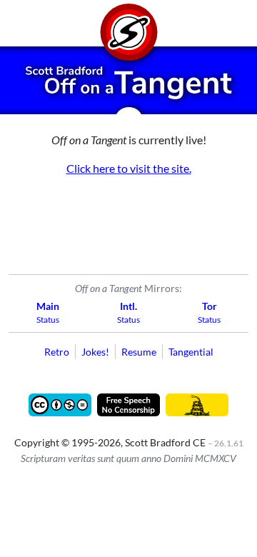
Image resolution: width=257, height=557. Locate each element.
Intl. (128, 306)
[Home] (128, 23)
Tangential (190, 352)
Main (47, 306)
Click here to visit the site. (128, 168)
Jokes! (95, 352)
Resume (138, 352)
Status (47, 319)
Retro (56, 352)
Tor (209, 306)
